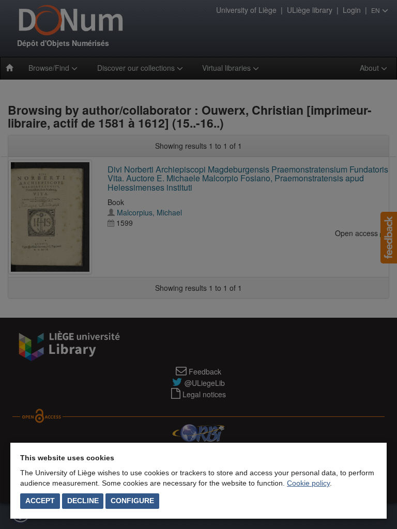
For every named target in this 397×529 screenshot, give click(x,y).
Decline (83, 500)
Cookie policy (308, 483)
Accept (40, 500)
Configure (132, 500)
